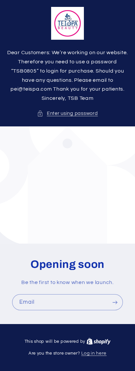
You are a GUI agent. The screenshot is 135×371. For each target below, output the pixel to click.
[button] (67, 113)
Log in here (93, 353)
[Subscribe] (115, 302)
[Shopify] (99, 341)
